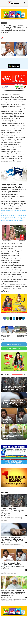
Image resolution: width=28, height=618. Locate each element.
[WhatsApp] (7, 318)
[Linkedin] (23, 318)
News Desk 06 (5, 390)
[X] (11, 318)
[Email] (17, 318)
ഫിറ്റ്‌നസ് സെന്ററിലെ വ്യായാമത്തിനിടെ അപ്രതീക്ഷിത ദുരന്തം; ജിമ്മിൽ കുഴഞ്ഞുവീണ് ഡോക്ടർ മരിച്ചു (14, 388)
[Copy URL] (20, 318)
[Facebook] (4, 318)
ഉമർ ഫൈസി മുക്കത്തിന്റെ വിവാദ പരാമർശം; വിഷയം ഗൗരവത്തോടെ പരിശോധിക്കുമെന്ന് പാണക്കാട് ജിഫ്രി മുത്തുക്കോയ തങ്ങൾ (13, 434)
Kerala (4, 23)
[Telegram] (14, 318)
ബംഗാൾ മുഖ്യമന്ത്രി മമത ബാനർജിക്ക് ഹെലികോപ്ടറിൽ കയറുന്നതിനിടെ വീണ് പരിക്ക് (6, 336)
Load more (13, 442)
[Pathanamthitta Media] (14, 3)
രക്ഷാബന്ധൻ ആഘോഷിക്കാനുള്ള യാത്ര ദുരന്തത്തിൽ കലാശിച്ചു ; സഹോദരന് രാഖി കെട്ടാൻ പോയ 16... (14, 539)
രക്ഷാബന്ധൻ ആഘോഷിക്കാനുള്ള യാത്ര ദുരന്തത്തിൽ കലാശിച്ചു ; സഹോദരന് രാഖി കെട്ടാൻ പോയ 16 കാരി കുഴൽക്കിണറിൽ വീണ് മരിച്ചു (14, 403)
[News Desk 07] (2, 38)
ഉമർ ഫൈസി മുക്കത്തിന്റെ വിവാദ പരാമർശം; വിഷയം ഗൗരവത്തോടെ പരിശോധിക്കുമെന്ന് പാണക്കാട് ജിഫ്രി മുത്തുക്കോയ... (13, 593)
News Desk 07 (8, 38)
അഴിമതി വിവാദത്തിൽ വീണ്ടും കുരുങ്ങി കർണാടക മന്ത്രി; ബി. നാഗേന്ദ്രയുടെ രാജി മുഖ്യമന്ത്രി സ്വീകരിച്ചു (13, 419)
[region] (14, 14)
